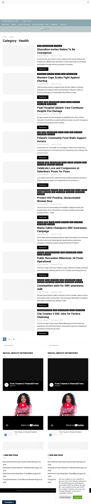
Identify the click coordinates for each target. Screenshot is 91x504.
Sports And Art (78, 282)
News (71, 132)
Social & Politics (42, 134)
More (47, 24)
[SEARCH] (41, 345)
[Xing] (88, 24)
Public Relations (51, 104)
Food (39, 132)
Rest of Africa (50, 164)
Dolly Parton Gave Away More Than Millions (18, 473)
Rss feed (13, 455)
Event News (51, 74)
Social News (51, 134)
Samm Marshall (43, 56)
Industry (63, 102)
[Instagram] (77, 24)
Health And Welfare (48, 45)
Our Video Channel (38, 24)
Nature (66, 132)
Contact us (63, 24)
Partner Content (42, 104)
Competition (54, 24)
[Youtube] (81, 24)
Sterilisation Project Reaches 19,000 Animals (18, 468)
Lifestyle (69, 102)
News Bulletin (78, 132)
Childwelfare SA (42, 74)
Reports (13, 24)
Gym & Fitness (54, 280)
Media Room (5, 24)
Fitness (47, 280)
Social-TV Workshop (24, 24)
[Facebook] (72, 24)
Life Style (70, 162)
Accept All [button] (77, 497)
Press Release (70, 192)
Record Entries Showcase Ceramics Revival (18, 462)
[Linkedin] (79, 24)
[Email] (84, 24)
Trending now (57, 45)
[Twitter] (74, 24)
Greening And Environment (52, 252)
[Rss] (86, 24)
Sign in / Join (27, 21)
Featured (57, 74)
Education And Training (44, 190)
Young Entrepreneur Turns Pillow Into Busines (19, 479)
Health (39, 45)
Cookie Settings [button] (65, 497)
